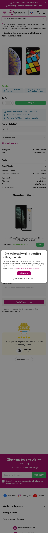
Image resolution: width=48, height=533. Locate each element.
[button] (24, 278)
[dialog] (24, 266)
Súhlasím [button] (24, 273)
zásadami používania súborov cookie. (26, 268)
